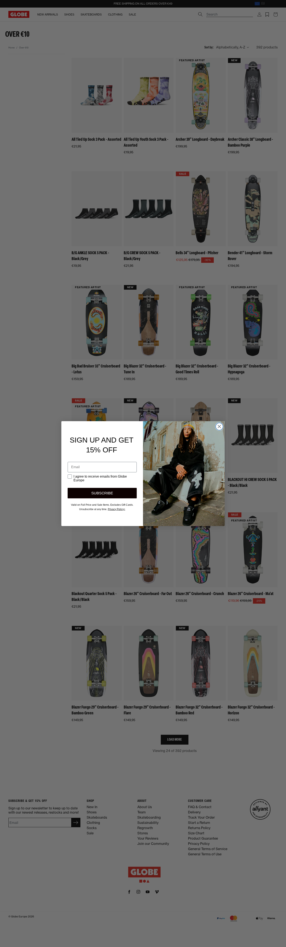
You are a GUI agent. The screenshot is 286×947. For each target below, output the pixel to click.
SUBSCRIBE (102, 493)
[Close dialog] (219, 426)
